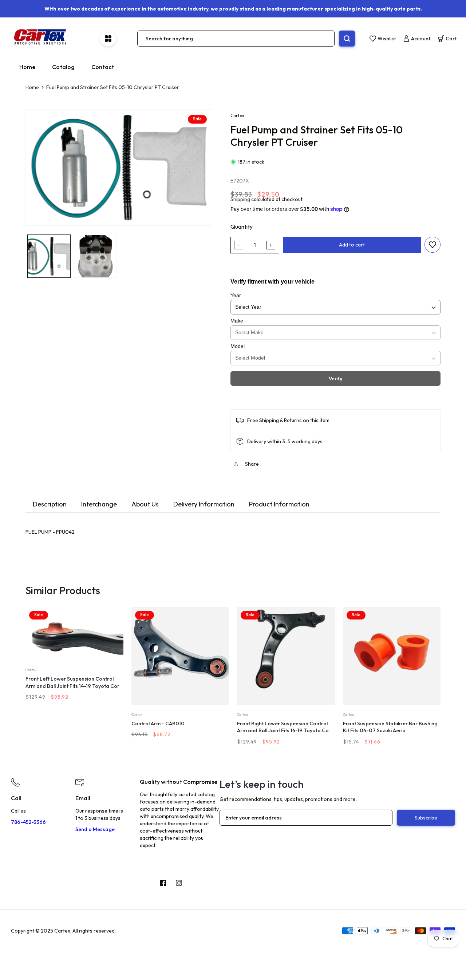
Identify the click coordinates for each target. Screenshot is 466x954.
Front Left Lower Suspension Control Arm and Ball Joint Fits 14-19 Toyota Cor (72, 682)
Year (235, 295)
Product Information (279, 504)
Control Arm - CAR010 (158, 723)
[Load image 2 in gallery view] (95, 256)
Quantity (241, 226)
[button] (447, 39)
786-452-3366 (28, 822)
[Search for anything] (347, 39)
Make (236, 321)
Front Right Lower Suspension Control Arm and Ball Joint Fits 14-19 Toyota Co (283, 727)
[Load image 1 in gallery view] (48, 256)
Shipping (240, 199)
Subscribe (426, 817)
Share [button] (252, 464)
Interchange (99, 504)
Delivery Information (203, 504)
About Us (145, 504)
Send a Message (95, 829)
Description (50, 504)
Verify (336, 378)
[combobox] (236, 39)
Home (32, 87)
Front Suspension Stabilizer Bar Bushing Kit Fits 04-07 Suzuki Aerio (390, 727)
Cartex (237, 115)
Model (237, 346)
